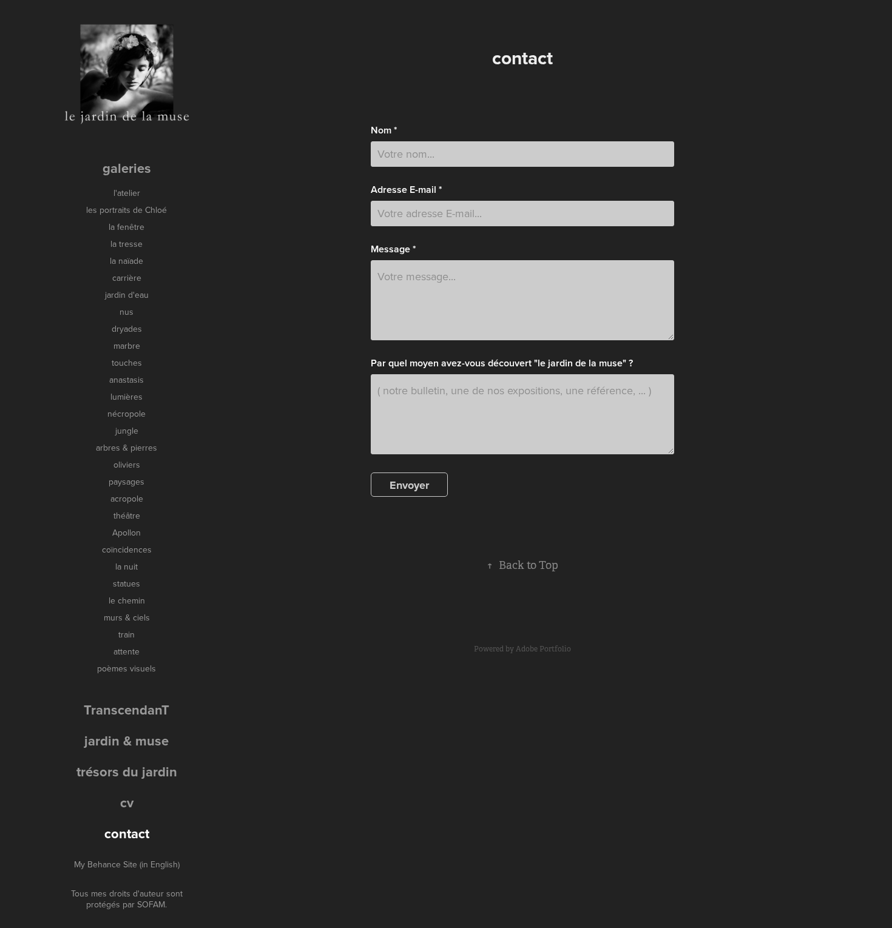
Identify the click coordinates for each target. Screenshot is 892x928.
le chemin (127, 600)
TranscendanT (126, 709)
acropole (126, 499)
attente (126, 651)
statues (126, 583)
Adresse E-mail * (406, 190)
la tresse (126, 244)
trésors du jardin (126, 771)
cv (126, 802)
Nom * (384, 130)
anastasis (126, 380)
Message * (393, 249)
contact (126, 833)
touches (127, 363)
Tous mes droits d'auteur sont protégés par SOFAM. (127, 898)
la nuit (126, 566)
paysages (126, 482)
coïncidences (127, 549)
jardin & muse (126, 740)
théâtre (126, 515)
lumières (126, 397)
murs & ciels (127, 617)
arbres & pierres (126, 448)
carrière (126, 278)
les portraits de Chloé (126, 210)
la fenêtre (126, 227)
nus (126, 312)
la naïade (126, 261)
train (126, 634)
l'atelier (126, 193)
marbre (126, 346)
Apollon (126, 532)
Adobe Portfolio (543, 649)
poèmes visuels (126, 668)
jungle (126, 431)
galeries (127, 168)
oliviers (126, 465)
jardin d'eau (127, 295)
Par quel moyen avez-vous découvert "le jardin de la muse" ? (502, 363)
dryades (127, 329)
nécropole (126, 414)
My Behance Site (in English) (127, 864)
